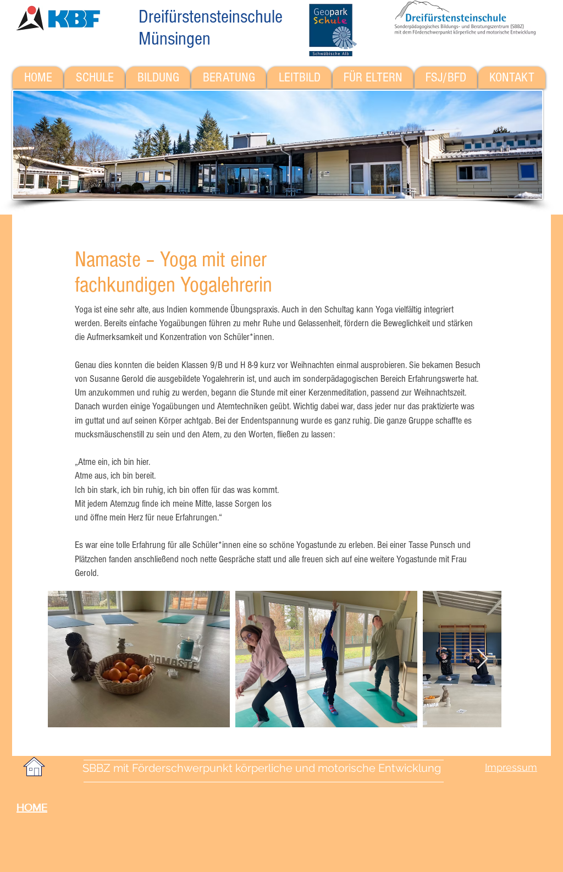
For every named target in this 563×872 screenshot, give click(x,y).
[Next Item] (482, 659)
